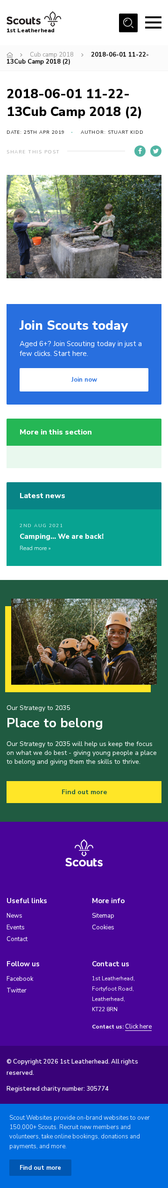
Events (16, 927)
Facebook (20, 979)
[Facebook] (140, 151)
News (14, 916)
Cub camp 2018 (52, 55)
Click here (138, 1027)
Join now (84, 380)
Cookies (103, 927)
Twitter (17, 990)
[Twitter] (155, 151)
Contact (17, 939)
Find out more (84, 792)
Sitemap (103, 916)
